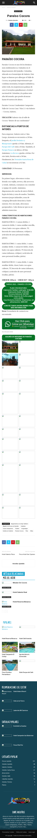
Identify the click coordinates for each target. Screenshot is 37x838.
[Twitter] (16, 25)
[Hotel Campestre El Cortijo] (10, 647)
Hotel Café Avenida (25, 638)
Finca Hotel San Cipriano (27, 554)
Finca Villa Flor (18, 745)
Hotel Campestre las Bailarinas (23, 735)
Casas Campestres (8, 528)
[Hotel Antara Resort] (7, 693)
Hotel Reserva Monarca (21, 602)
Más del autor (9, 578)
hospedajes (24, 528)
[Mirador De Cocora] (7, 585)
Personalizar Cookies (8, 832)
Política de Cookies (21, 832)
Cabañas (23, 526)
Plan (27, 531)
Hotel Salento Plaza (8, 554)
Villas (31, 531)
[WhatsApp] (25, 25)
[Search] (34, 2)
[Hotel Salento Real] (7, 594)
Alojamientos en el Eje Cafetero (19, 523)
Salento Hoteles (11, 7)
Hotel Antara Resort (19, 691)
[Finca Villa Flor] (7, 747)
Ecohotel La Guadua (19, 726)
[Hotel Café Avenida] (27, 631)
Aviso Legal (32, 832)
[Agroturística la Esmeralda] (27, 647)
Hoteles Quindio (13, 20)
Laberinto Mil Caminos (20, 710)
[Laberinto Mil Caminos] (7, 712)
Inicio (3, 7)
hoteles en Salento (8, 531)
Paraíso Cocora (19, 531)
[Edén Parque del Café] (27, 665)
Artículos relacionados (13, 574)
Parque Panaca (8, 150)
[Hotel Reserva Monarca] (7, 604)
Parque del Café (8, 147)
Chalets (17, 528)
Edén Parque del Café (26, 672)
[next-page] (6, 611)
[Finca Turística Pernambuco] (10, 665)
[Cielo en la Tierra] (7, 703)
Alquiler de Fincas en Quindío (11, 526)
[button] (3, 2)
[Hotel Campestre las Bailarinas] (7, 738)
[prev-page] (3, 611)
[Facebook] (12, 25)
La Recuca (15, 153)
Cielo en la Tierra (18, 701)
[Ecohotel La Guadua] (7, 728)
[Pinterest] (21, 25)
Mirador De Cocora (20, 583)
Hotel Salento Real (20, 592)
